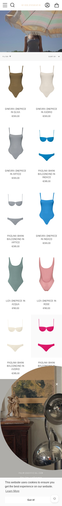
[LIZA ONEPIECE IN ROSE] (46, 274)
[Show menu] (5, 5)
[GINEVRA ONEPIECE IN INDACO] (46, 209)
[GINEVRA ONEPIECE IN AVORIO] (46, 82)
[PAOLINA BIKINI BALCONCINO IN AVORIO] (15, 336)
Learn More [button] (12, 491)
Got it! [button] (31, 499)
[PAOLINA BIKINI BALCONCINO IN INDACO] (46, 144)
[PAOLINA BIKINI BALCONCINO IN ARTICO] (15, 209)
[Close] (57, 384)
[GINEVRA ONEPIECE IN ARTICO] (15, 144)
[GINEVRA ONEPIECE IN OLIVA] (15, 82)
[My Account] (47, 5)
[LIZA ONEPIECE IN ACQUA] (15, 274)
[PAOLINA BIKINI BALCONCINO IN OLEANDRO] (46, 336)
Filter (5, 57)
